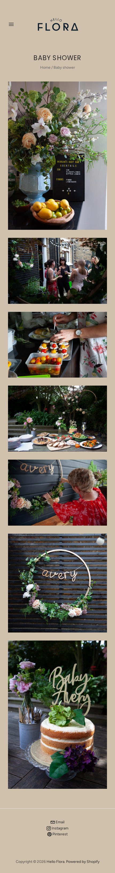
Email (59, 822)
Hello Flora (55, 861)
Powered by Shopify (82, 861)
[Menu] (11, 24)
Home (45, 67)
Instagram (59, 828)
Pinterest (60, 834)
